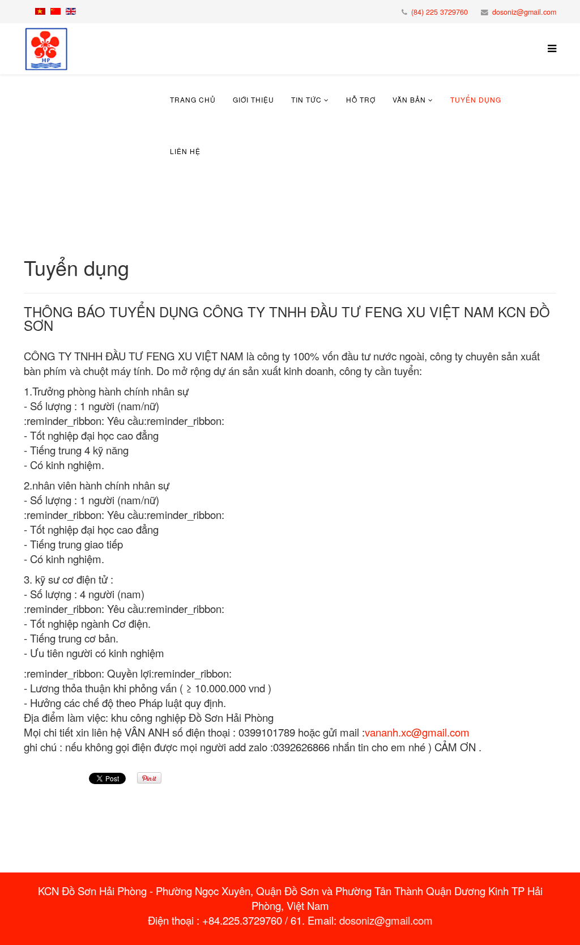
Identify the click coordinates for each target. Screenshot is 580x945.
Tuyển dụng (475, 99)
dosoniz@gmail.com (524, 12)
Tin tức (306, 99)
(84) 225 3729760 (439, 12)
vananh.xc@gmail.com (417, 732)
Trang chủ (193, 99)
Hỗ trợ (361, 99)
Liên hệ (185, 151)
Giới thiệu (253, 99)
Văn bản (409, 99)
